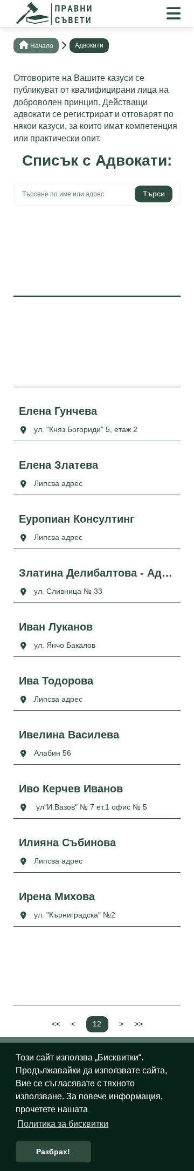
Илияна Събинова (67, 842)
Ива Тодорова (56, 681)
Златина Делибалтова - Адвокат (97, 573)
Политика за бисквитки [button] (62, 1123)
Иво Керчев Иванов (71, 789)
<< (56, 1023)
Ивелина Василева (69, 735)
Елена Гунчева (58, 411)
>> (138, 1023)
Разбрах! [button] (53, 1151)
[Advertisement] (97, 249)
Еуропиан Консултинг (76, 519)
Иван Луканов (56, 627)
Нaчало (41, 46)
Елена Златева (58, 465)
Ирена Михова (57, 896)
